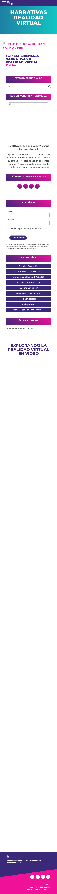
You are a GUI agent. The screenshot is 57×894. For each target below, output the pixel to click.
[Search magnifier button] (49, 86)
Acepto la (25, 228)
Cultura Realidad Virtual (27, 271)
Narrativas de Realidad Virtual (27, 277)
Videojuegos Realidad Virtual (27, 309)
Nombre (10, 219)
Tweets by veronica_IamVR (19, 328)
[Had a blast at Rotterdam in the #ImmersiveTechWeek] (28, 810)
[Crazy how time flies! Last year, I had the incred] (28, 610)
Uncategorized (27, 304)
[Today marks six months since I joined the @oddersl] (28, 433)
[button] (4, 3)
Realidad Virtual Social (27, 293)
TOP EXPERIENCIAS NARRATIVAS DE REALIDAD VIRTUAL (22, 59)
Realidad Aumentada (27, 282)
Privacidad (38, 887)
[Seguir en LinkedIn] (25, 186)
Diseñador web (32, 889)
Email (9, 211)
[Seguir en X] (19, 186)
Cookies (47, 887)
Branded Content (27, 266)
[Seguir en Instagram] (31, 186)
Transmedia (27, 299)
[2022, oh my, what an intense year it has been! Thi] (28, 734)
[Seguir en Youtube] (37, 186)
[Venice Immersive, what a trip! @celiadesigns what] (28, 681)
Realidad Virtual (26, 288)
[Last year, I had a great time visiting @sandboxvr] (28, 531)
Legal (31, 887)
